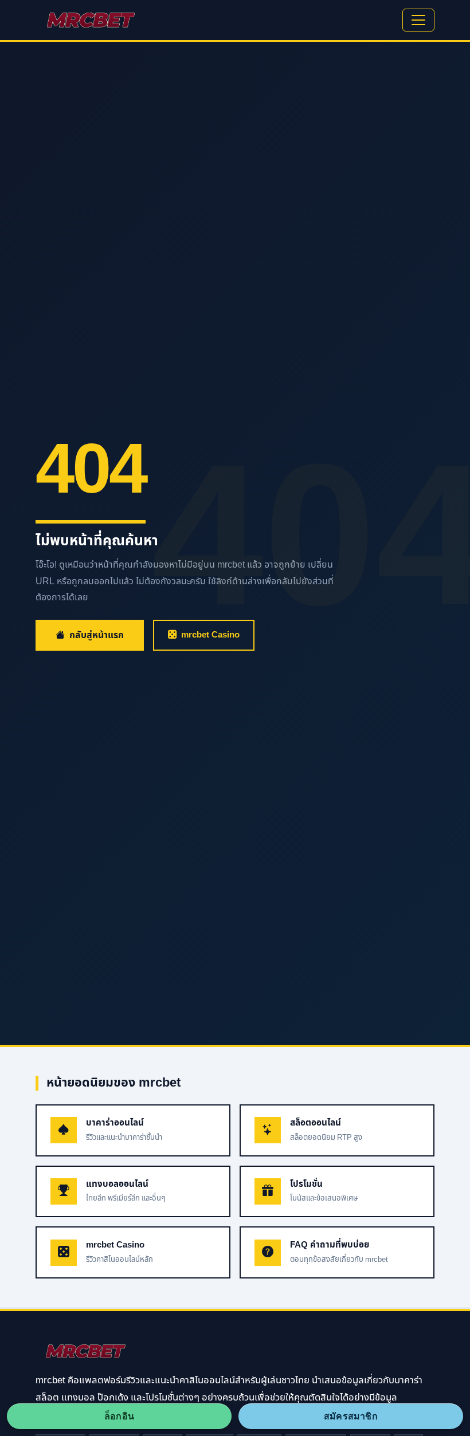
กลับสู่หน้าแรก (96, 635)
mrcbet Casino (210, 635)
